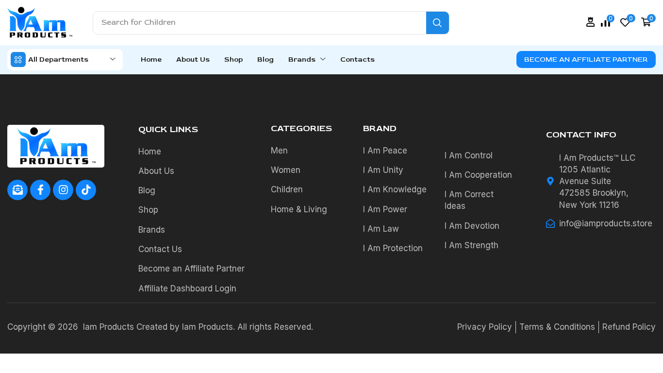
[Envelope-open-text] (17, 190)
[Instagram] (63, 190)
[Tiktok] (86, 190)
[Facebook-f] (40, 190)
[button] (590, 22)
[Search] (437, 23)
